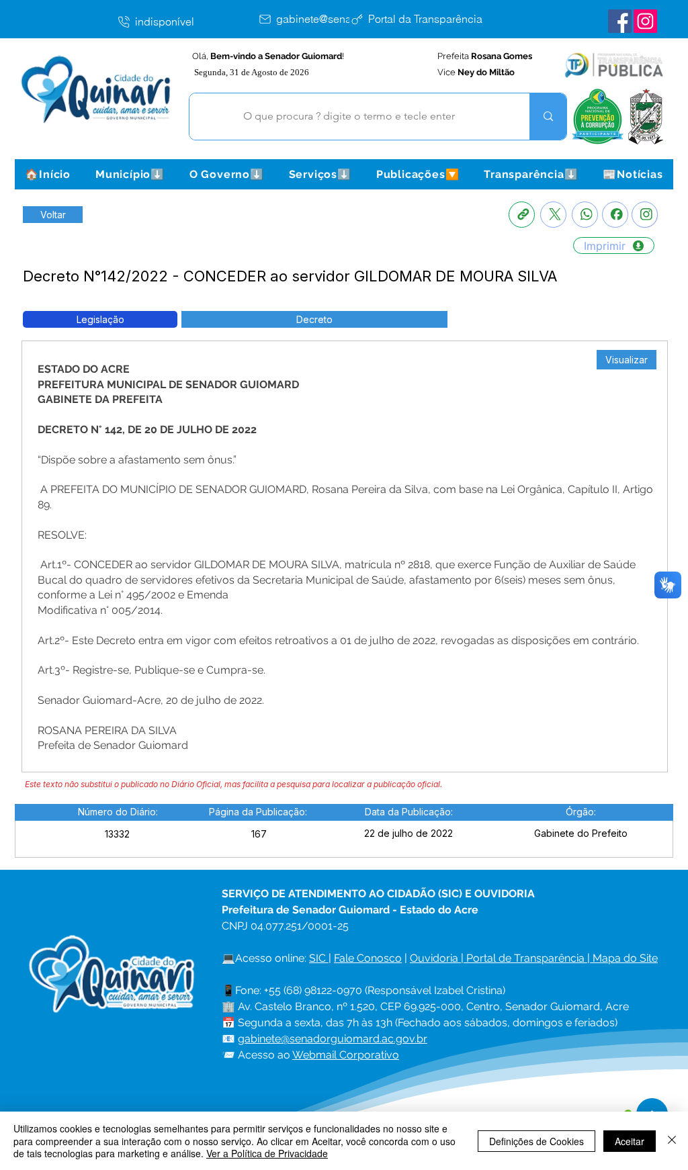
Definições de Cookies (536, 1141)
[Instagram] (645, 214)
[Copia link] (522, 214)
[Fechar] (672, 1140)
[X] (553, 214)
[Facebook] (615, 214)
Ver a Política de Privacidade (267, 1153)
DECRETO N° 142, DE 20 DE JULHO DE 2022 (147, 429)
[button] (129, 174)
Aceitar (629, 1141)
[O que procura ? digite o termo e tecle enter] (547, 116)
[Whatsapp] (585, 214)
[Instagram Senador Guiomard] (645, 21)
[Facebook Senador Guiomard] (620, 21)
